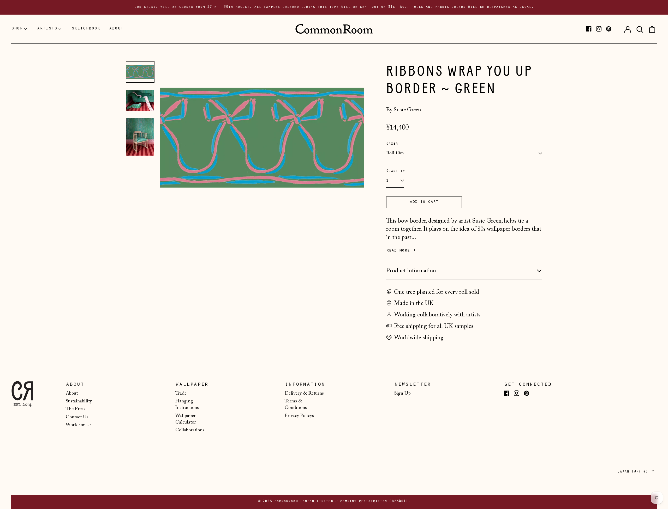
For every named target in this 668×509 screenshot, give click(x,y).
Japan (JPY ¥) (633, 472)
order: (393, 144)
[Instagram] (598, 29)
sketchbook (85, 28)
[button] (640, 28)
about (116, 28)
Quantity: (396, 171)
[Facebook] (589, 29)
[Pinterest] (608, 29)
